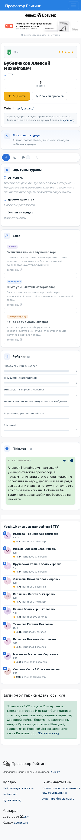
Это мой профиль (51, 96)
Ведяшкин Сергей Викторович (34, 594)
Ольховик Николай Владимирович (36, 579)
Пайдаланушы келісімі (18, 788)
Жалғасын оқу (49, 733)
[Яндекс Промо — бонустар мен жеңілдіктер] (40, 15)
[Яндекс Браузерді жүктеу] (40, 26)
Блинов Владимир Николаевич (34, 609)
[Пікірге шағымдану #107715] (71, 460)
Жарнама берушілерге (58, 799)
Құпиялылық (12, 800)
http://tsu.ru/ (23, 108)
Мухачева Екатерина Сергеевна (35, 654)
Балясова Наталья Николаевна (35, 639)
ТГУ (10, 74)
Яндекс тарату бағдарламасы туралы (40, 35)
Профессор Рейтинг (23, 5)
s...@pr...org (67, 120)
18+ (26, 817)
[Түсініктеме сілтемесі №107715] (65, 460)
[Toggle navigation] (73, 5)
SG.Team (55, 772)
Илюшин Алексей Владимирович (35, 548)
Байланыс (10, 794)
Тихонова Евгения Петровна (33, 624)
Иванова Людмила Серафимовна (35, 533)
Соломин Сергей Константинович (36, 669)
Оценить (19, 96)
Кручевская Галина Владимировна (37, 564)
